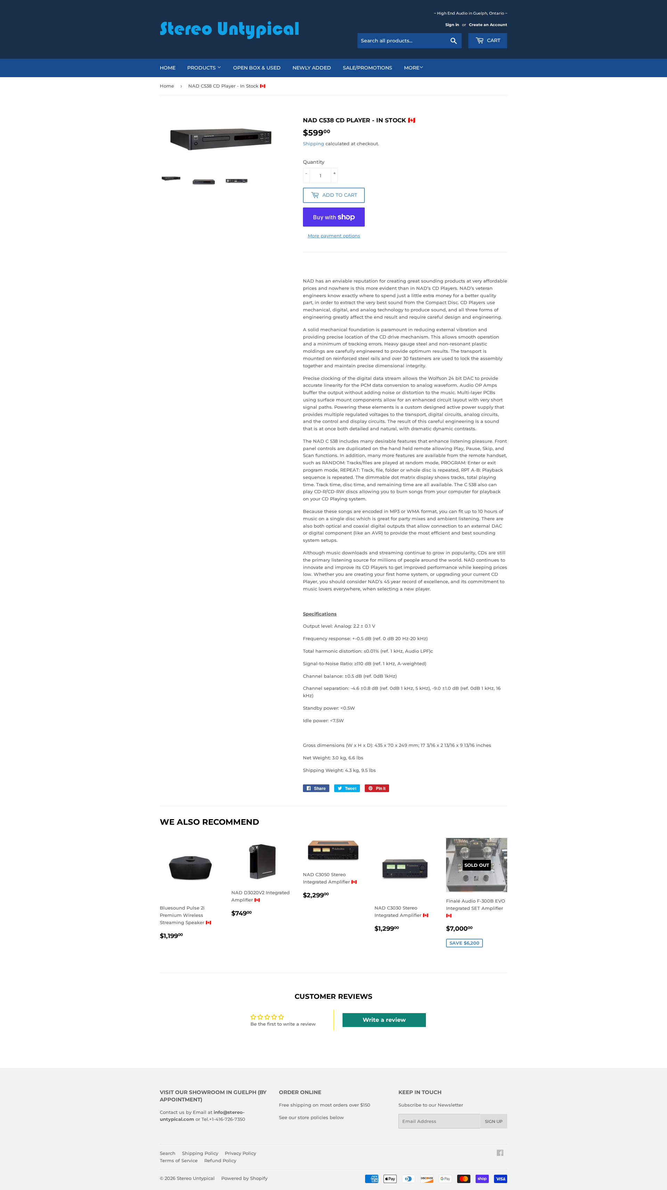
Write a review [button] (384, 1020)
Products (202, 68)
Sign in (452, 24)
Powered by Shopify (244, 1178)
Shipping (313, 143)
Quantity (313, 162)
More (411, 68)
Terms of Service (179, 1160)
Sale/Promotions (367, 68)
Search (167, 1153)
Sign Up (494, 1121)
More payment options (334, 235)
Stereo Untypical (196, 1178)
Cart (493, 40)
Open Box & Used (257, 68)
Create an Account (488, 24)
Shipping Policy (200, 1153)
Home (167, 68)
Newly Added (312, 68)
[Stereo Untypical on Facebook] (500, 1154)
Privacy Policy (240, 1153)
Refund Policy (220, 1160)
